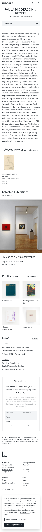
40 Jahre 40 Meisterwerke (18, 257)
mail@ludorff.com (8, 472)
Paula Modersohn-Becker (13, 366)
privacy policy (22, 399)
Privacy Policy (25, 512)
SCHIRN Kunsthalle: (10, 363)
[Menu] (38, 3)
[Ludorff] (8, 3)
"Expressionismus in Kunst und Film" (18, 351)
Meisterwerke (7, 301)
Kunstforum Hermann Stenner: (15, 348)
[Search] (33, 3)
